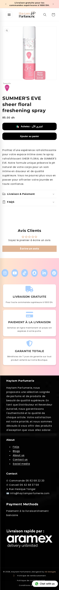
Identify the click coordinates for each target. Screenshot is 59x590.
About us (19, 455)
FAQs (16, 447)
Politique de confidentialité (31, 580)
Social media (21, 463)
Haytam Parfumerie (21, 571)
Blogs (16, 451)
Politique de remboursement (31, 575)
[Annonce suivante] (53, 4)
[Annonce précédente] (5, 4)
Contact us (20, 459)
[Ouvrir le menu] (9, 14)
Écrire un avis (29, 248)
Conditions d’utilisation (31, 585)
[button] (44, 14)
